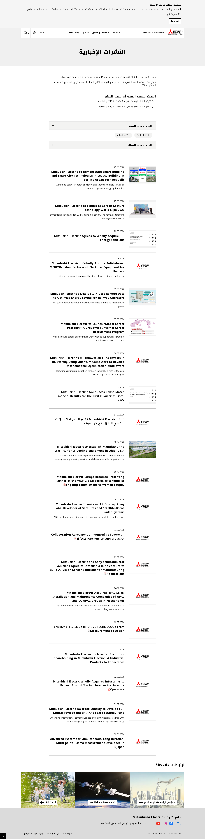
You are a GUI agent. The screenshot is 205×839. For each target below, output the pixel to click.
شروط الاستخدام (64, 834)
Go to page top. (3, 836)
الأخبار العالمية (143, 135)
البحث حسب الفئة (140, 126)
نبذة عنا (116, 33)
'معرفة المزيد (171, 14)
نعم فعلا (174, 21)
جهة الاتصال (73, 33)
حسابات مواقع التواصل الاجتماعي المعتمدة (122, 823)
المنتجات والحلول (100, 33)
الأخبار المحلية (123, 135)
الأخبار (86, 33)
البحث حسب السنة (140, 145)
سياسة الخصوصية (47, 834)
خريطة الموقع (30, 834)
